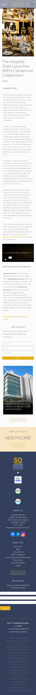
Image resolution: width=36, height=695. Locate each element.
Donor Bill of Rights (18, 563)
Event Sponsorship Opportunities (18, 557)
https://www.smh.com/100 (13, 237)
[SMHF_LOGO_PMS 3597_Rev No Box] (3, 4)
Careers (18, 566)
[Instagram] (23, 534)
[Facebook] (13, 534)
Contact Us (18, 546)
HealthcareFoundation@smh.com (18, 528)
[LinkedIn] (18, 534)
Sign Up (18, 358)
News (5, 81)
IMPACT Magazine (18, 555)
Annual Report (18, 552)
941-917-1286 (18, 525)
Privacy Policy (18, 560)
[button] (32, 4)
